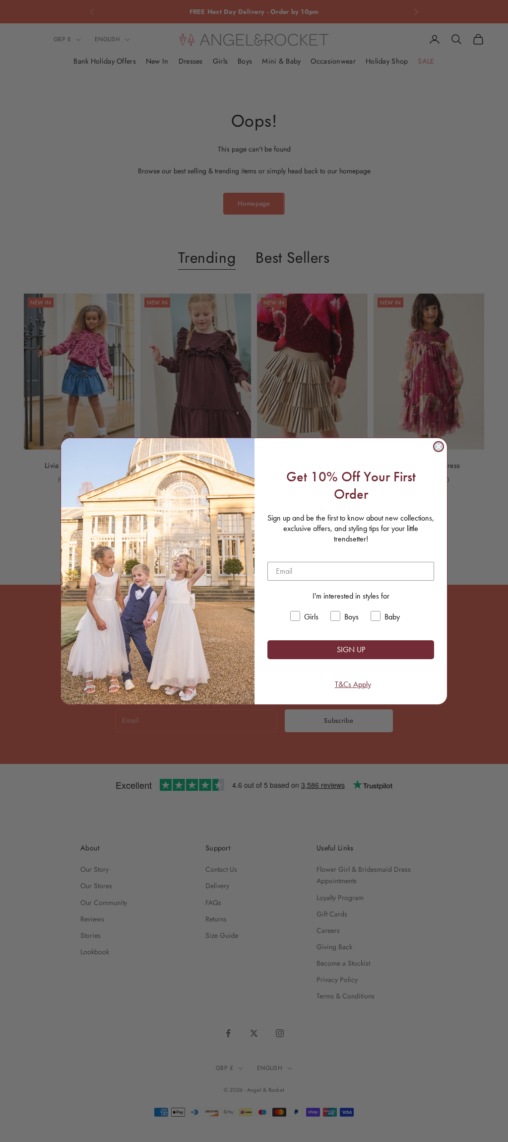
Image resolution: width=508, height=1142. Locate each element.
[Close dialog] (439, 447)
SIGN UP (351, 649)
